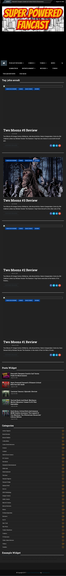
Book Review (32, 434)
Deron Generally (7, 133)
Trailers (33, 533)
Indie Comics (33, 499)
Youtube (33, 547)
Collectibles (33, 441)
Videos (42, 63)
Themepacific (46, 572)
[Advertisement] (33, 46)
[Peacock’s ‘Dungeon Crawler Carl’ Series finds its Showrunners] (5, 376)
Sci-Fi (33, 520)
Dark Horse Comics (33, 454)
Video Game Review (32, 540)
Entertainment (28, 68)
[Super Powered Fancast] (4, 63)
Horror (33, 489)
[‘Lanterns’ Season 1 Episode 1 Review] (5, 394)
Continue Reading (11, 145)
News (53, 63)
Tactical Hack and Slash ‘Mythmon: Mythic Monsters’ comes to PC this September (24, 402)
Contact (32, 451)
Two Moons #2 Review (20, 270)
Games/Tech (13, 68)
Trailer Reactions (32, 530)
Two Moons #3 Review (20, 200)
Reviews (43, 68)
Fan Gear (23, 74)
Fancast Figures (33, 478)
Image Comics (28, 89)
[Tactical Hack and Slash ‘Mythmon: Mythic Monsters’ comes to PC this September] (5, 402)
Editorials (33, 468)
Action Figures (33, 431)
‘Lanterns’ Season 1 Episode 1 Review (24, 391)
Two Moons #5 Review (20, 130)
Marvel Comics (33, 502)
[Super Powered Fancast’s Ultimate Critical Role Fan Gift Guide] (5, 385)
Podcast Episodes (15, 63)
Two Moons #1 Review (20, 342)
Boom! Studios (33, 437)
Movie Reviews (33, 506)
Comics (31, 63)
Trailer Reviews (9, 74)
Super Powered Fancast (33, 572)
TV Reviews (33, 537)
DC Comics (33, 458)
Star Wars (33, 526)
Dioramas (33, 461)
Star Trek (33, 523)
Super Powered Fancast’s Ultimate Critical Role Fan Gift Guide (26, 383)
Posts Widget (9, 367)
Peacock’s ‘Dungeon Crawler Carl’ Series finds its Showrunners (28, 1)
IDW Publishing (33, 492)
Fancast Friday (33, 482)
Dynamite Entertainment (33, 465)
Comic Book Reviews (11, 89)
